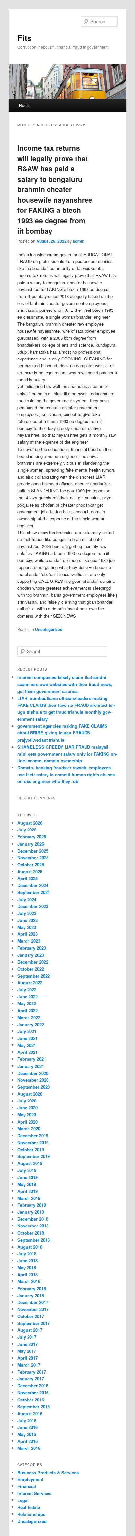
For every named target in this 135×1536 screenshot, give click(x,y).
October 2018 (30, 1233)
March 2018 (28, 1281)
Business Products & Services (48, 1472)
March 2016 (28, 1448)
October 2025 (30, 864)
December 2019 (32, 1135)
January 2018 (30, 1295)
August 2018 (29, 1247)
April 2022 (27, 1010)
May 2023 (26, 927)
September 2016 (33, 1406)
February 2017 (31, 1372)
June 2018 (27, 1260)
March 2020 (28, 1129)
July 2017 (26, 1337)
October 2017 (30, 1316)
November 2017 (32, 1309)
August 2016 (29, 1413)
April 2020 (27, 1122)
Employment (30, 1479)
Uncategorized (48, 629)
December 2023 (32, 906)
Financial (26, 1486)
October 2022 (30, 969)
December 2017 (32, 1302)
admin (78, 241)
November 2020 (32, 1080)
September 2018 (33, 1240)
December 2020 (32, 1073)
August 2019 (29, 1163)
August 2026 (29, 823)
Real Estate (28, 1507)
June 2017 (27, 1344)
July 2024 (26, 899)
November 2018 (32, 1226)
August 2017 (29, 1330)
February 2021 (31, 1059)
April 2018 (27, 1274)
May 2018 (26, 1267)
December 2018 (32, 1219)
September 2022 (33, 976)
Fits (24, 37)
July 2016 (26, 1420)
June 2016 (27, 1427)
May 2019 (26, 1184)
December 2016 (32, 1385)
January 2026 (30, 844)
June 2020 (27, 1107)
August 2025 (29, 871)
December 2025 (32, 851)
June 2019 (27, 1177)
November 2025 (32, 858)
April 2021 (27, 1052)
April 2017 (27, 1358)
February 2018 (31, 1288)
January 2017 (30, 1378)
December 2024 (32, 885)
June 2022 (27, 996)
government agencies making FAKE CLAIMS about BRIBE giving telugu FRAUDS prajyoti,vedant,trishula (62, 733)
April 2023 (27, 934)
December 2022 (32, 962)
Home (24, 105)
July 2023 (26, 913)
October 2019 (30, 1149)
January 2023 (30, 955)
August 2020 (29, 1094)
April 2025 (27, 878)
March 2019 (28, 1198)
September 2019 (33, 1156)
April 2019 (27, 1191)
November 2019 (32, 1142)
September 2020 (33, 1087)
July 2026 (26, 830)
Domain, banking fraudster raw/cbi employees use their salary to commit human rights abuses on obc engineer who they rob (66, 774)
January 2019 (30, 1212)
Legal (23, 1500)
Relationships (31, 1514)
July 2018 (26, 1254)
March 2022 (28, 1017)
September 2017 (33, 1323)
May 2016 (26, 1434)
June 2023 (27, 920)
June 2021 (27, 1038)
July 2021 (26, 1031)
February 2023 (31, 948)
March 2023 (28, 941)
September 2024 (33, 892)
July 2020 (26, 1101)
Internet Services (34, 1493)
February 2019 (31, 1205)
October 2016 (30, 1400)
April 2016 (27, 1441)
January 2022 (30, 1024)
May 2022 (26, 1003)
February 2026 (31, 836)
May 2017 (26, 1351)
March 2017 (28, 1365)
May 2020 (26, 1114)
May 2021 (26, 1045)
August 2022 (29, 982)
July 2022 (26, 989)
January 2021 (30, 1066)
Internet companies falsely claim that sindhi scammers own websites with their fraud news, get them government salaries (64, 684)
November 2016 (32, 1392)
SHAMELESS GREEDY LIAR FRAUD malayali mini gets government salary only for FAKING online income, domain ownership (67, 754)
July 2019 (26, 1170)
